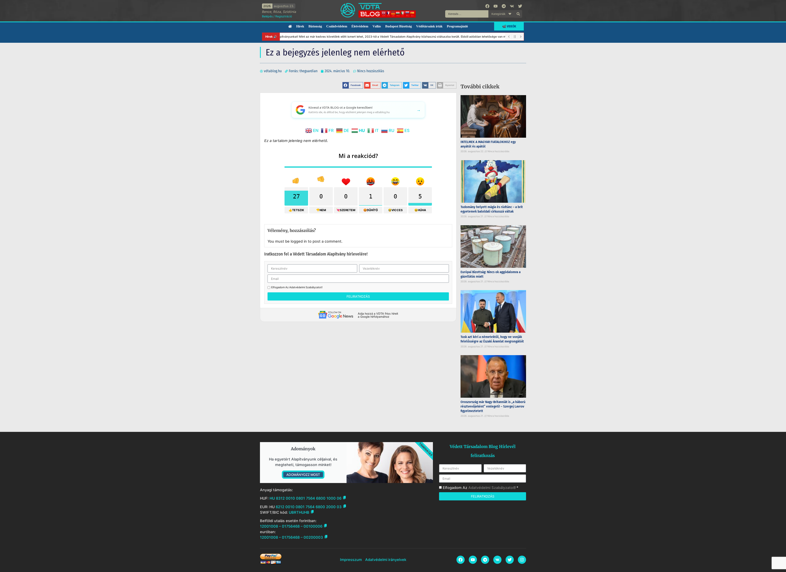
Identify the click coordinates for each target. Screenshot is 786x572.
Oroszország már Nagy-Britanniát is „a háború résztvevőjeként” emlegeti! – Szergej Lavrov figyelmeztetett (493, 406)
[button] (352, 85)
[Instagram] (522, 560)
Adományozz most (303, 475)
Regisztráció (283, 16)
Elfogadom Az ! (297, 287)
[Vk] (512, 6)
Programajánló (457, 26)
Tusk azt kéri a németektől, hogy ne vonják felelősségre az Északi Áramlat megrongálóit (492, 339)
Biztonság (315, 26)
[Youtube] (495, 6)
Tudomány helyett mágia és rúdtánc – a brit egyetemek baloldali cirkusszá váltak (492, 209)
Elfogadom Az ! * (480, 487)
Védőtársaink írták (429, 26)
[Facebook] (487, 6)
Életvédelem (359, 26)
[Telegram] (504, 6)
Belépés (267, 16)
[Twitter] (520, 6)
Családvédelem (336, 26)
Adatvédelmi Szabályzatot (305, 287)
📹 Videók (509, 26)
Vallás (377, 26)
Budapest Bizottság (398, 26)
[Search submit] (518, 14)
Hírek (300, 26)
